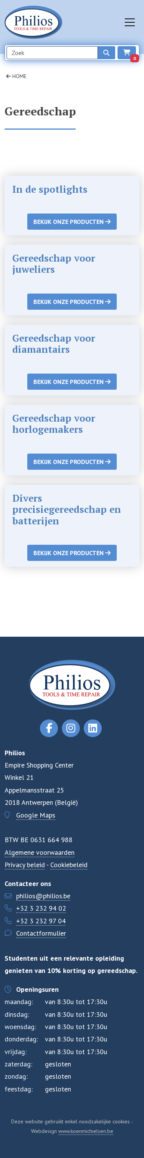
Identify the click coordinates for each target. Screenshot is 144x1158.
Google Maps (35, 815)
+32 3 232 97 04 (41, 920)
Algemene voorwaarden (39, 852)
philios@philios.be (43, 895)
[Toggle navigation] (129, 22)
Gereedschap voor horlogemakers (53, 424)
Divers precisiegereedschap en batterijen (66, 509)
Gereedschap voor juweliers (53, 263)
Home (18, 76)
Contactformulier (41, 933)
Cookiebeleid (69, 864)
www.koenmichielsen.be (85, 1131)
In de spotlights (50, 189)
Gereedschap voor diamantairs (53, 343)
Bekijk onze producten (69, 221)
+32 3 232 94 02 (41, 908)
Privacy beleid (25, 864)
